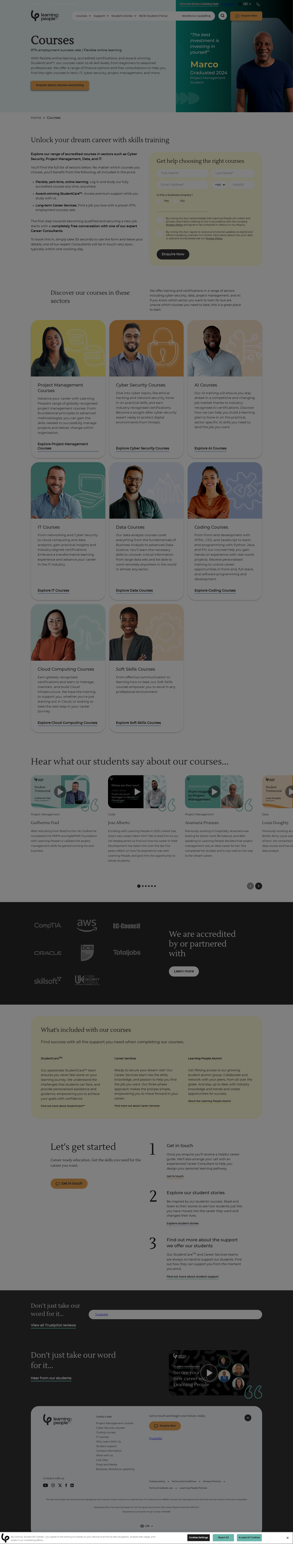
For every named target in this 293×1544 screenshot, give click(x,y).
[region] (146, 1538)
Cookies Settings (198, 1538)
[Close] (287, 1537)
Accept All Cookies (249, 1538)
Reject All (223, 1538)
